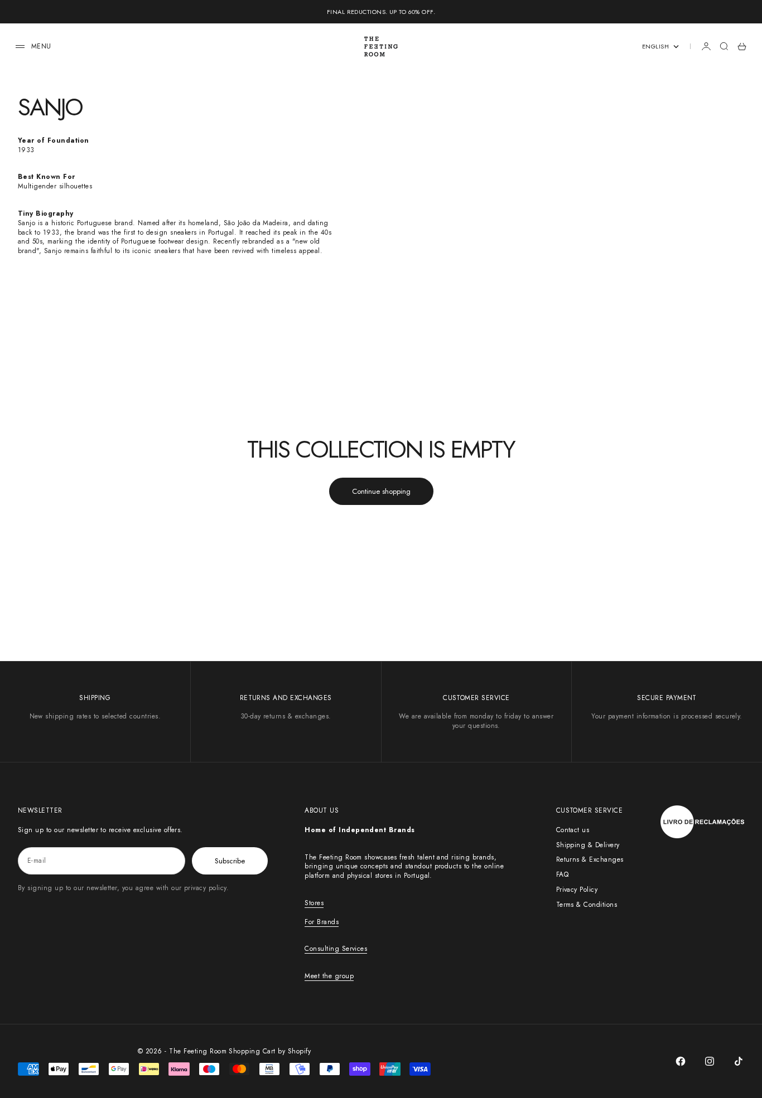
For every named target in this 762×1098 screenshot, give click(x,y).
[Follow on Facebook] (680, 1061)
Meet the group (329, 976)
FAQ (562, 874)
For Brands (322, 922)
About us (322, 810)
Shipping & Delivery (588, 845)
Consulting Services (336, 949)
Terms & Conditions (587, 905)
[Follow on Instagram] (709, 1061)
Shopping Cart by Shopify (270, 1051)
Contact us (573, 830)
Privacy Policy (577, 890)
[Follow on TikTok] (738, 1061)
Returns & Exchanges (590, 859)
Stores (314, 903)
